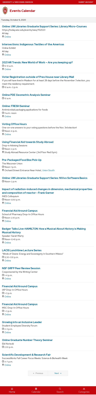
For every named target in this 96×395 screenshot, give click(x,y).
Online (7, 36)
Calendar (36, 391)
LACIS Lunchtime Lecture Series (22, 250)
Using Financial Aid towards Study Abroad (27, 142)
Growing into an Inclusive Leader (22, 322)
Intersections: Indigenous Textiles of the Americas (33, 44)
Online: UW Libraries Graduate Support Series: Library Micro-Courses (44, 26)
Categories (84, 391)
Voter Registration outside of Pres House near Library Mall (38, 77)
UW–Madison (18, 2)
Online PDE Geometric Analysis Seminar (26, 95)
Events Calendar (22, 11)
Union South (48, 170)
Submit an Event (85, 2)
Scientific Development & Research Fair (26, 354)
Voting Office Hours (14, 124)
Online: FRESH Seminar (16, 106)
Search (60, 391)
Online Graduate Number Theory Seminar (27, 340)
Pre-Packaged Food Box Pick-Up (22, 160)
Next (56, 373)
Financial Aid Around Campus (20, 210)
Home (12, 391)
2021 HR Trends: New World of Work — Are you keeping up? (37, 62)
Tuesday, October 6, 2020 (13, 20)
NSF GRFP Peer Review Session (21, 268)
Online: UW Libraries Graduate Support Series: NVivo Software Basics (44, 178)
